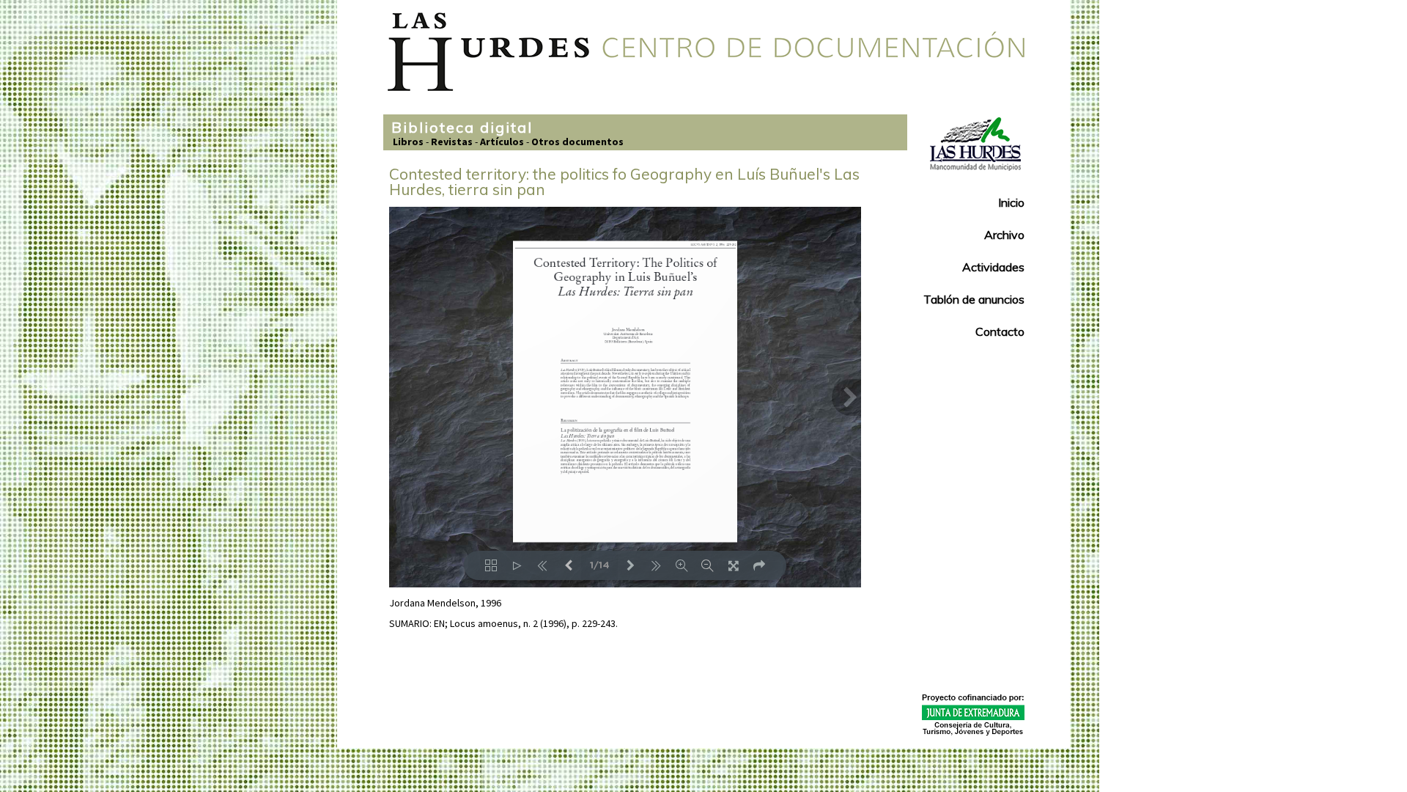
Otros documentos (577, 141)
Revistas (452, 141)
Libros (408, 141)
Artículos (502, 141)
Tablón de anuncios (973, 299)
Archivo (1004, 234)
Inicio (1011, 202)
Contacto (999, 331)
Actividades (993, 267)
